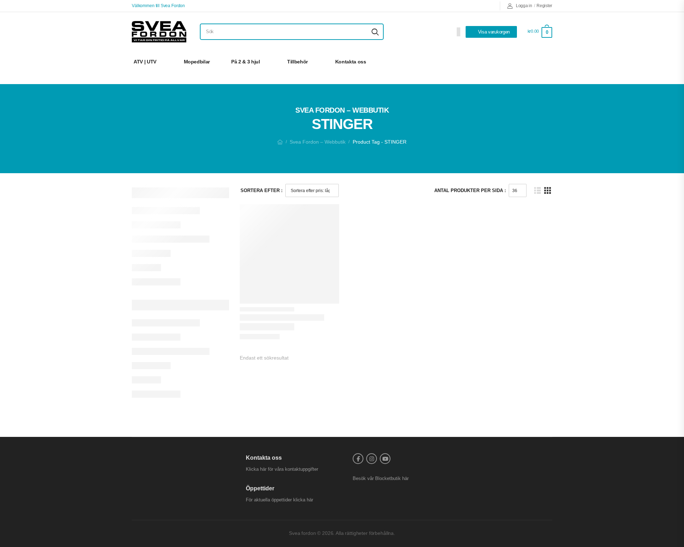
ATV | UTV (145, 61)
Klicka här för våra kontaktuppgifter (282, 469)
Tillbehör (297, 61)
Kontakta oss (350, 61)
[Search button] (375, 32)
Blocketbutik (388, 478)
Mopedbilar (197, 61)
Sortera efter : (261, 190)
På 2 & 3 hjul (245, 61)
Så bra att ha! (526, 61)
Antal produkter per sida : (470, 190)
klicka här (303, 499)
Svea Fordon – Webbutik (318, 142)
